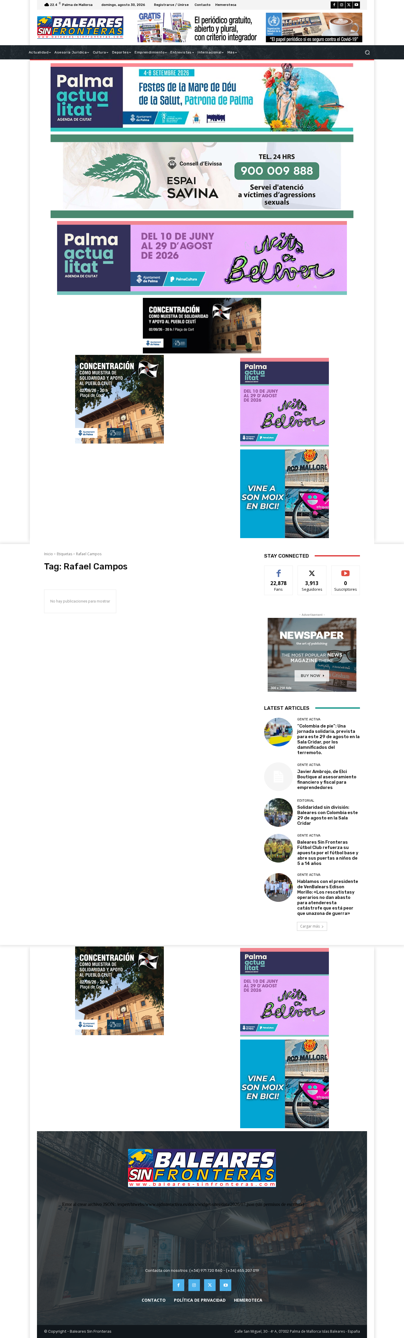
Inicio (48, 553)
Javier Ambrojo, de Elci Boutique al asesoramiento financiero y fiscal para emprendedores (326, 779)
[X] (349, 5)
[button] (367, 52)
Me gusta (279, 570)
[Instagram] (341, 5)
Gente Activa (308, 719)
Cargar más (310, 926)
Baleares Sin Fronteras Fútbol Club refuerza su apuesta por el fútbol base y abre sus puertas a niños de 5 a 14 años (327, 853)
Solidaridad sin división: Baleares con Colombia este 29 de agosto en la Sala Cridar (327, 815)
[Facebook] (334, 5)
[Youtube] (356, 5)
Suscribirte (345, 570)
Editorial (305, 800)
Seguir (312, 570)
